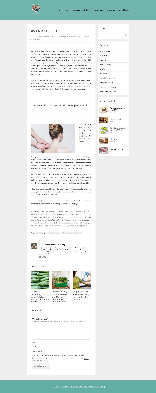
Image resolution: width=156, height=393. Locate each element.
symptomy (78, 233)
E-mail (34, 347)
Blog (67, 10)
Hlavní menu (103, 60)
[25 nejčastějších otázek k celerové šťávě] (103, 130)
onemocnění (55, 233)
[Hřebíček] (103, 140)
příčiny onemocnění (67, 233)
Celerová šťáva (104, 51)
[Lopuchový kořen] (103, 120)
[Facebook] (42, 257)
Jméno (34, 343)
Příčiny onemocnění (106, 82)
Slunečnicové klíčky (59, 292)
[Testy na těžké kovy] (82, 280)
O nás (102, 387)
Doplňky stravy (104, 56)
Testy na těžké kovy (81, 292)
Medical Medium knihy (107, 78)
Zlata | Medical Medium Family (70, 37)
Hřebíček (113, 139)
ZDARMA (76, 10)
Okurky (34, 292)
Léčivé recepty (104, 74)
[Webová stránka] (40, 257)
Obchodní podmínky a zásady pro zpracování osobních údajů (76, 387)
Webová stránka (37, 351)
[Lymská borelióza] (103, 150)
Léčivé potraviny (105, 69)
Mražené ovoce (97, 10)
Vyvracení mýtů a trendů (107, 91)
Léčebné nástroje (105, 65)
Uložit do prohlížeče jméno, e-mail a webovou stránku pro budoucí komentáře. (59, 355)
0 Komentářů (36, 39)
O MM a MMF (111, 10)
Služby (85, 10)
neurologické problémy (43, 233)
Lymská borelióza (116, 149)
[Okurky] (40, 280)
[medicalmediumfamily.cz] (36, 10)
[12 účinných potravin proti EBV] (103, 110)
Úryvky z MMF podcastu (107, 87)
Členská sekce (124, 10)
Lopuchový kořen (116, 119)
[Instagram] (45, 257)
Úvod (60, 10)
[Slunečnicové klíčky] (61, 280)
